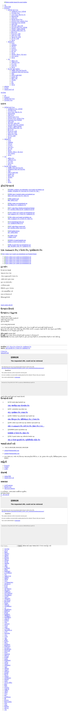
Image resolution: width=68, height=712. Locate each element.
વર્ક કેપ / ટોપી (15, 38)
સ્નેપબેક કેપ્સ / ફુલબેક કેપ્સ (19, 21)
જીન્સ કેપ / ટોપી (16, 37)
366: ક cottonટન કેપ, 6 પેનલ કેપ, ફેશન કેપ (20, 219)
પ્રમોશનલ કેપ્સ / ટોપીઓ (18, 11)
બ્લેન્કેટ (13, 46)
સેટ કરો (13, 51)
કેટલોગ (6, 88)
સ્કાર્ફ (12, 43)
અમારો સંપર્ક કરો (9, 89)
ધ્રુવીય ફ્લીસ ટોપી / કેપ (18, 30)
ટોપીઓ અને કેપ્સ (13, 10)
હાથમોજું (13, 45)
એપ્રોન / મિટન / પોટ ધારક (18, 54)
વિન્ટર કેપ (14, 32)
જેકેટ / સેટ (14, 78)
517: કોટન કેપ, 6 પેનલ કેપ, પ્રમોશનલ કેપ (19, 346)
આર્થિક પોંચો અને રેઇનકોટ (19, 70)
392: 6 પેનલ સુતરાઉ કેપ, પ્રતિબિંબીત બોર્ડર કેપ (24, 440)
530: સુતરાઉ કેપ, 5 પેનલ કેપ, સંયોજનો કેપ (17, 348)
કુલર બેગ (14, 65)
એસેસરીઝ (11, 42)
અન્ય (13, 40)
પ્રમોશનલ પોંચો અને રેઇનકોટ (20, 72)
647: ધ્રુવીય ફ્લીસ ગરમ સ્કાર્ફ (17, 228)
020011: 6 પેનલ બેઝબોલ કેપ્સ (16, 242)
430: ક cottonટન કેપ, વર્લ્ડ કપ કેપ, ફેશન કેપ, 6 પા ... (26, 426)
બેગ (9, 59)
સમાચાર (6, 86)
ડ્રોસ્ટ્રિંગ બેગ (15, 62)
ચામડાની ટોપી (5, 353)
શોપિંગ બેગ (14, 61)
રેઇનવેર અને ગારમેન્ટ (14, 69)
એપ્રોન (13, 80)
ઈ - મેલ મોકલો (5, 494)
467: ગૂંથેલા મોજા (13, 232)
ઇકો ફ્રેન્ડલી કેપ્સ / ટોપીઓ (19, 27)
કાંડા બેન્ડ (14, 50)
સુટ (12, 81)
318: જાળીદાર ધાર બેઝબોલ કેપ (18, 406)
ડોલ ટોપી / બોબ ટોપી (17, 26)
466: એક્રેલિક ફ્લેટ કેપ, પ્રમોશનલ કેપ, (19, 246)
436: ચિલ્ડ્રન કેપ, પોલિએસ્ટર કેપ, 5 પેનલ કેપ (23, 419)
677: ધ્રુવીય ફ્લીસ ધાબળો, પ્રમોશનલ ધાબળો (21, 209)
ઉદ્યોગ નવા (7, 487)
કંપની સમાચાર (8, 485)
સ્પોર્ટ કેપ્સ (14, 18)
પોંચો (12, 73)
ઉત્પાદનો (6, 8)
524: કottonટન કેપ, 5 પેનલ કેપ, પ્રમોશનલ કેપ (21, 214)
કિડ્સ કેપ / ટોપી (15, 34)
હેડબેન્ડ (13, 48)
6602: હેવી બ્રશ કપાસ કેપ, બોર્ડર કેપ (18, 196)
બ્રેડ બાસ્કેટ (14, 56)
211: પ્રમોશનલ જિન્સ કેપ (15, 223)
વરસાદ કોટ (14, 77)
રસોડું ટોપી (14, 24)
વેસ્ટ (12, 83)
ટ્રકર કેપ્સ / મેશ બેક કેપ (18, 14)
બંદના (13, 53)
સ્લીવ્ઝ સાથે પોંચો (16, 75)
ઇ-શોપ (6, 469)
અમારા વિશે (7, 7)
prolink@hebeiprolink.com (11, 453)
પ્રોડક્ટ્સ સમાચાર (9, 488)
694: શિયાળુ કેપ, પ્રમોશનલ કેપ (17, 205)
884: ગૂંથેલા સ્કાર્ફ (13, 200)
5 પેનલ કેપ (4, 351)
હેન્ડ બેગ (13, 64)
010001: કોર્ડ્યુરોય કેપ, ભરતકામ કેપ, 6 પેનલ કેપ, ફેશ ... (24, 191)
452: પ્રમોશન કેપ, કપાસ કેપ (18, 412)
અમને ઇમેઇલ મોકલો (6, 305)
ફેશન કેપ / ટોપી (15, 35)
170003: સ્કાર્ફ (12, 237)
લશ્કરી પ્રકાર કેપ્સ (16, 19)
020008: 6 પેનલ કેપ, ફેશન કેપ (18, 433)
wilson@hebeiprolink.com (11, 450)
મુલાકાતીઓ (14, 16)
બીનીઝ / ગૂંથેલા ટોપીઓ (18, 29)
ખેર (5, 5)
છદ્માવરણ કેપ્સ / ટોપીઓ (18, 22)
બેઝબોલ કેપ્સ (15, 13)
